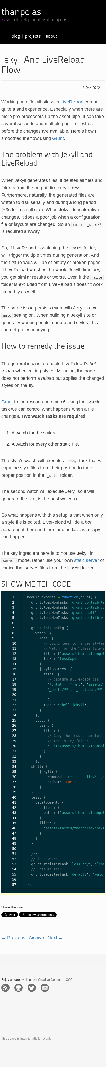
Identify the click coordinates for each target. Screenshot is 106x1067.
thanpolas (21, 12)
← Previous (13, 937)
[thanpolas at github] (19, 988)
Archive (36, 937)
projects (33, 36)
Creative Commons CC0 (55, 979)
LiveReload (72, 101)
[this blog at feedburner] (6, 988)
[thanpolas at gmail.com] (45, 988)
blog (16, 36)
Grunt (58, 138)
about (51, 36)
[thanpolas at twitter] (32, 988)
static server (86, 560)
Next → (55, 937)
